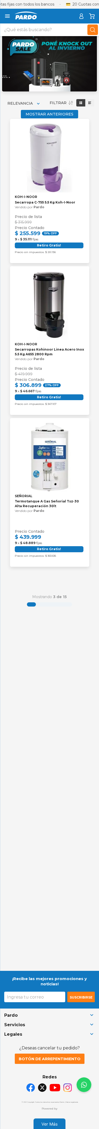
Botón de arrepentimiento (50, 1059)
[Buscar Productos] (92, 30)
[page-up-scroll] (84, 1084)
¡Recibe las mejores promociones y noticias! (49, 981)
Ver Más (49, 1124)
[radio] (80, 102)
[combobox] (49, 29)
